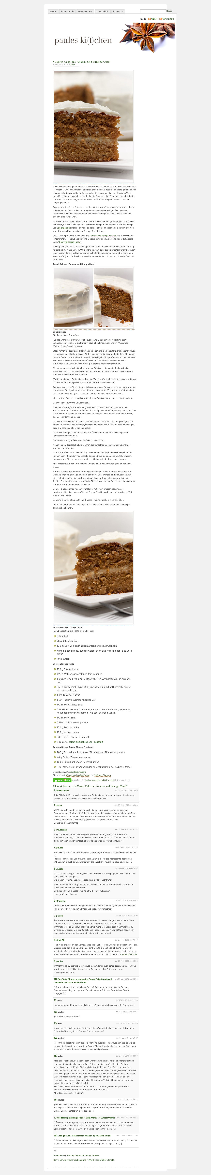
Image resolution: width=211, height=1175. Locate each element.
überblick (103, 11)
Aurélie (59, 869)
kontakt (118, 11)
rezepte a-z (85, 11)
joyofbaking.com (78, 772)
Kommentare (168, 19)
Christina (60, 901)
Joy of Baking (63, 228)
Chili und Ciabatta (102, 775)
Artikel (154, 19)
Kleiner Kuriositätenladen (77, 775)
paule (72, 64)
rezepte (111, 780)
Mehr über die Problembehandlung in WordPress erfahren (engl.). (83, 1160)
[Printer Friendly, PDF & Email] (62, 779)
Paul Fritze (61, 830)
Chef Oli (60, 940)
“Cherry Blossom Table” (69, 242)
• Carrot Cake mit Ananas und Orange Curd (81, 61)
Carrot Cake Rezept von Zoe (103, 235)
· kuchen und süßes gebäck (95, 780)
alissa (59, 805)
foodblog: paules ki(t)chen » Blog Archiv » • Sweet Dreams (86, 1118)
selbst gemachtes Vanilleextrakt (86, 741)
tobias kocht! (62, 790)
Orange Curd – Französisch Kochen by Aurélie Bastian (84, 1135)
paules (59, 847)
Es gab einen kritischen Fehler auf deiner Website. (76, 1155)
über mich (67, 11)
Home (53, 11)
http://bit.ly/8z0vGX (128, 954)
